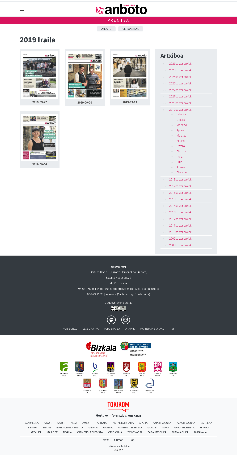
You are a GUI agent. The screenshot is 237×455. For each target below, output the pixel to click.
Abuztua (182, 151)
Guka (165, 427)
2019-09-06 (39, 164)
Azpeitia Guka (162, 422)
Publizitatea (112, 328)
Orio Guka (115, 432)
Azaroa (181, 167)
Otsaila (181, 119)
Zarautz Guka (156, 432)
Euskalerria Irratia (69, 427)
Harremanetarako (152, 328)
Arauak (130, 328)
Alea (74, 422)
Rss (172, 328)
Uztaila (181, 146)
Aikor (48, 422)
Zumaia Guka (180, 432)
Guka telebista (184, 427)
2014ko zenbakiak (180, 205)
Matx (106, 439)
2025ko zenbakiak (180, 70)
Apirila (180, 130)
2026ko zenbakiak (180, 63)
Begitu (32, 427)
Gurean (118, 439)
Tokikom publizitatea (118, 446)
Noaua (67, 432)
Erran (47, 427)
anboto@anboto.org (109, 288)
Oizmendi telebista (90, 432)
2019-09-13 (129, 102)
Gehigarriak (130, 28)
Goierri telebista (130, 427)
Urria (179, 162)
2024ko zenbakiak (180, 77)
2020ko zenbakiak (180, 103)
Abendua (182, 172)
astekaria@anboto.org (119, 294)
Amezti (86, 422)
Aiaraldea (32, 422)
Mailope (52, 432)
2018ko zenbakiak (180, 179)
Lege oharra (90, 328)
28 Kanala (200, 432)
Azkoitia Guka (186, 422)
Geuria (93, 427)
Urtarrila (181, 114)
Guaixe (151, 427)
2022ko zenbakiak (180, 90)
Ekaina (181, 140)
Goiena (108, 427)
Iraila (180, 156)
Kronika (36, 432)
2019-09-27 (39, 102)
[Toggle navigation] (22, 9)
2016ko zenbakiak (180, 192)
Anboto (106, 28)
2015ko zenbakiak (180, 199)
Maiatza (181, 135)
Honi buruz (70, 328)
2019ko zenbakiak (180, 109)
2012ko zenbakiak (180, 219)
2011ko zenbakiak (180, 225)
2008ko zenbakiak (180, 245)
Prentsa (119, 20)
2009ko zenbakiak (180, 238)
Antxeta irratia (123, 422)
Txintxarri (135, 432)
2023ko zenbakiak (180, 83)
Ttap (131, 439)
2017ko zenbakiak (180, 186)
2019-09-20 (84, 102)
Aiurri (61, 422)
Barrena (206, 422)
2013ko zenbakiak (180, 212)
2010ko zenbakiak (180, 232)
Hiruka (204, 427)
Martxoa (182, 125)
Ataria (143, 422)
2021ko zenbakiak (180, 96)
